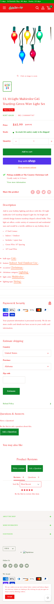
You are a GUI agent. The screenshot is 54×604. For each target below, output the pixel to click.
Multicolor (18, 276)
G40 (13, 258)
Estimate (11, 391)
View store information (16, 182)
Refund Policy (8, 403)
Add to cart (27, 152)
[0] (49, 8)
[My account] (42, 7)
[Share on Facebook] (33, 192)
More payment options (27, 167)
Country (6, 347)
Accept (9, 596)
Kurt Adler (8, 115)
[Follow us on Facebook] (5, 566)
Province (6, 360)
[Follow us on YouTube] (27, 566)
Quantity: (7, 141)
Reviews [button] (17, 477)
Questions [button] (32, 477)
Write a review (18, 468)
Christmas (17, 267)
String (17, 281)
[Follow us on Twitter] (10, 566)
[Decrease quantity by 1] (16, 141)
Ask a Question (9, 432)
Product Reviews (27, 459)
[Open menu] (4, 8)
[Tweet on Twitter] (44, 192)
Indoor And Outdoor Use (23, 262)
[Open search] (37, 7)
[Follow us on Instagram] (16, 566)
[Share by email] (49, 192)
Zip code (6, 373)
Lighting (24, 272)
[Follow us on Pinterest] (21, 566)
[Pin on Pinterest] (38, 192)
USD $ (6, 548)
